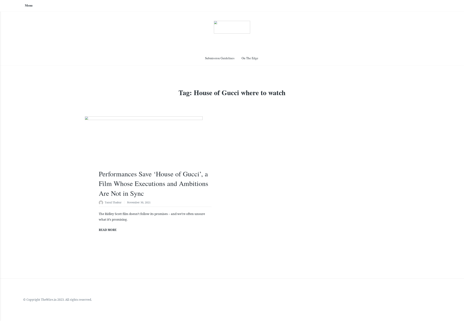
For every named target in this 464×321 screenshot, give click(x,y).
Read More (108, 230)
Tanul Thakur (113, 202)
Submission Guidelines (220, 58)
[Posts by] (102, 203)
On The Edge (250, 58)
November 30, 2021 (139, 202)
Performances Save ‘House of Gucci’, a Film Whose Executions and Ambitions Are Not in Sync (153, 183)
